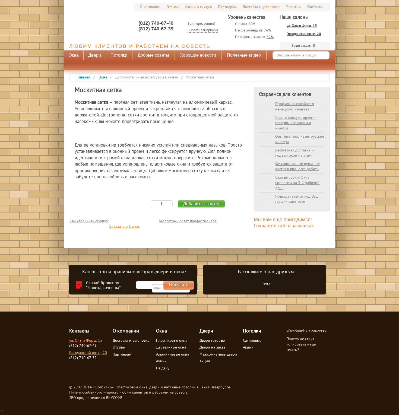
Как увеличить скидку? (89, 221)
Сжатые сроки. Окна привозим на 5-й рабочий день (297, 183)
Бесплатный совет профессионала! (188, 221)
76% (267, 30)
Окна (74, 55)
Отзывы (172, 7)
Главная (84, 77)
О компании (150, 7)
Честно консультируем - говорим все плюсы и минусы (295, 123)
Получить (178, 284)
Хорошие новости (198, 55)
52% (270, 37)
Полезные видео (244, 55)
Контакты (315, 7)
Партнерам (227, 7)
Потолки (118, 55)
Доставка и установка (261, 7)
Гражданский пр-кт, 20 (304, 34)
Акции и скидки (198, 7)
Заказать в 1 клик (124, 226)
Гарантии (293, 7)
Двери (94, 55)
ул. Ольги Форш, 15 (302, 26)
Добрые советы (153, 55)
